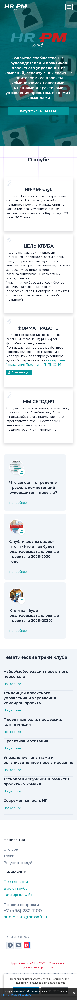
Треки (9, 856)
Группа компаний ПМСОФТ (29, 963)
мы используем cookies (16, 994)
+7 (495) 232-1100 (23, 910)
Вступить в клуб (18, 863)
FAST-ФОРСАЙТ (18, 895)
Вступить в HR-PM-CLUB (38, 111)
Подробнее (18, 502)
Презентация (20, 372)
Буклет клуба (15, 888)
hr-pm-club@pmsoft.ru (25, 917)
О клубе (11, 849)
